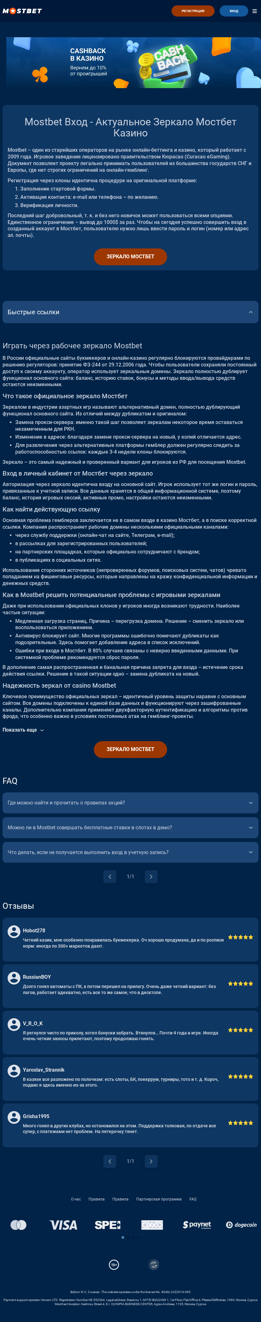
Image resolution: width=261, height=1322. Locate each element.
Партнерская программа (159, 1199)
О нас (76, 1199)
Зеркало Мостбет (130, 257)
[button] (123, 1237)
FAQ (192, 1199)
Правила (96, 1199)
